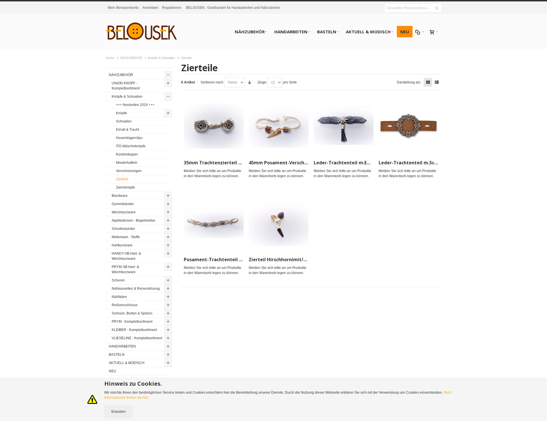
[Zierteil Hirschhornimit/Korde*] (279, 223)
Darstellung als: (409, 82)
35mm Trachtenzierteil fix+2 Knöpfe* (227, 163)
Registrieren (171, 8)
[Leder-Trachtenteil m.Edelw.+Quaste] (343, 126)
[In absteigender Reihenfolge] (249, 82)
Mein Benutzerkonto (123, 8)
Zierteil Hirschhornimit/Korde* (284, 259)
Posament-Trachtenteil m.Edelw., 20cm (229, 259)
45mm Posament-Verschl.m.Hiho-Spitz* (294, 163)
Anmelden (150, 8)
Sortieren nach (212, 82)
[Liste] (436, 82)
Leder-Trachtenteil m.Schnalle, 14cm (421, 163)
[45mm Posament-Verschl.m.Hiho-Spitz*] (279, 126)
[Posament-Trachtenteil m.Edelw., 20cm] (214, 223)
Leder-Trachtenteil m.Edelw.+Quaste (356, 163)
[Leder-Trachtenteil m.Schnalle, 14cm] (408, 126)
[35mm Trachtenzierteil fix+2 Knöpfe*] (214, 126)
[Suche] (437, 8)
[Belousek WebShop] (141, 32)
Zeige (262, 82)
